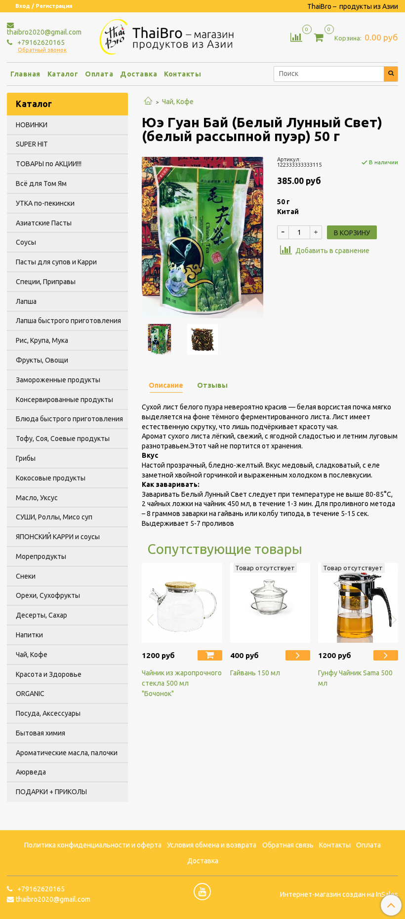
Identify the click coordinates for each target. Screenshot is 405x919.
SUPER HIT (32, 144)
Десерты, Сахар (41, 615)
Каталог (63, 74)
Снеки (26, 576)
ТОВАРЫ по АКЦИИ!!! (48, 164)
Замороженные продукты (58, 380)
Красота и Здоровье (48, 674)
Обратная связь (288, 845)
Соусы (26, 242)
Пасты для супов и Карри (56, 262)
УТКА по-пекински (45, 203)
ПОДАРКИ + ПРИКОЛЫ (51, 792)
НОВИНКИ (31, 125)
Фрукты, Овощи (42, 360)
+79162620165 (40, 42)
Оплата (99, 74)
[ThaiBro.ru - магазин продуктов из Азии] (170, 35)
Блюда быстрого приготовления (69, 419)
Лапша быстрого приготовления (68, 321)
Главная (25, 74)
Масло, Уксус (37, 498)
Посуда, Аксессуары (48, 713)
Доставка (138, 74)
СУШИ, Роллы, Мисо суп (54, 517)
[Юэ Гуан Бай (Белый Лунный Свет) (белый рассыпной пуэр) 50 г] (202, 237)
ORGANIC (30, 694)
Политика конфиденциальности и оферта (93, 845)
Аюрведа (31, 772)
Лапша (26, 301)
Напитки (29, 635)
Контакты (182, 74)
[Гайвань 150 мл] (270, 603)
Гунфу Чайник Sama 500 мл (355, 678)
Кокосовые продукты (50, 478)
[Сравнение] (296, 36)
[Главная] (148, 102)
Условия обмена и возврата (211, 845)
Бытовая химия (40, 733)
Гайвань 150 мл (255, 673)
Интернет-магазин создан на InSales (339, 894)
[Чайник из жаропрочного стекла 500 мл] (182, 603)
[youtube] (202, 891)
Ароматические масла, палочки (67, 753)
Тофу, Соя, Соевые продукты (63, 438)
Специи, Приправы (46, 282)
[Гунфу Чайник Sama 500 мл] (358, 603)
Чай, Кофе (178, 102)
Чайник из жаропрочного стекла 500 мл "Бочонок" (182, 683)
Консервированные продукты (64, 400)
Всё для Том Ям (41, 183)
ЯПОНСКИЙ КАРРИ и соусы (58, 537)
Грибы (26, 458)
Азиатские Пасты (44, 223)
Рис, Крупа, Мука (42, 340)
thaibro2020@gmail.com (44, 32)
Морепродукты (41, 556)
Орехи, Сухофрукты (48, 595)
